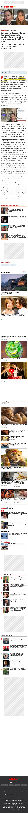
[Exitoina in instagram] (11, 782)
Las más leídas (6, 574)
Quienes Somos (18, 789)
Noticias (17, 785)
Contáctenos (7, 791)
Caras (11, 785)
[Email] (12, 73)
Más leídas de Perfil (8, 636)
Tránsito (21, 794)
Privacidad (15, 791)
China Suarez (5, 264)
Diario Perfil (4, 785)
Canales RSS (9, 789)
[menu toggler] (1, 6)
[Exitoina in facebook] (14, 782)
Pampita (13, 264)
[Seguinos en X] (17, 782)
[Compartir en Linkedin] (10, 72)
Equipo (22, 791)
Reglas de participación (10, 794)
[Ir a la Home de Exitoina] (10, 7)
